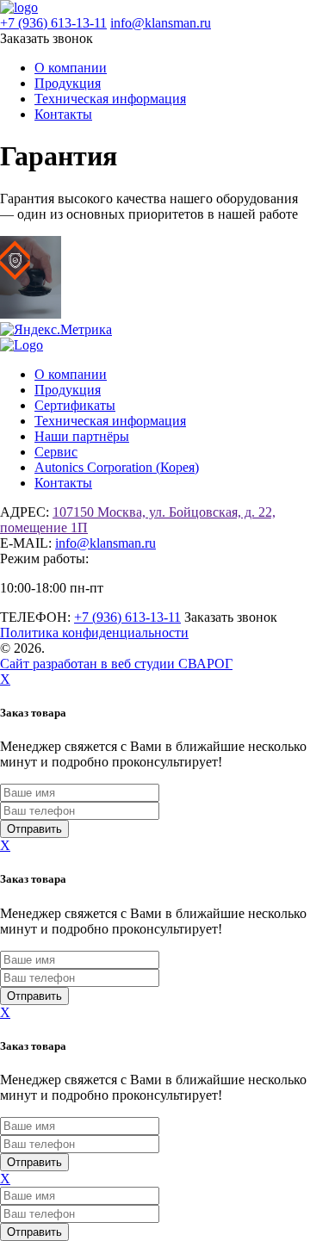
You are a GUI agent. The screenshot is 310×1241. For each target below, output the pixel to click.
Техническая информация (110, 98)
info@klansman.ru (160, 23)
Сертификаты (74, 405)
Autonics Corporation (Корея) (116, 467)
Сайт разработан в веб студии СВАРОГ (116, 663)
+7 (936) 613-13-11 (53, 23)
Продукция (67, 83)
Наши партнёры (81, 436)
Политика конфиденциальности (94, 632)
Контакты (63, 114)
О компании (70, 67)
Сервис (56, 451)
